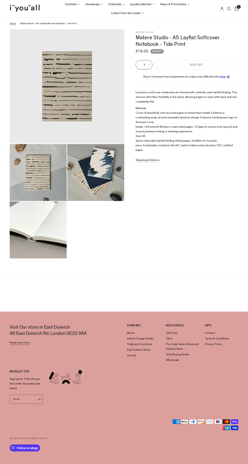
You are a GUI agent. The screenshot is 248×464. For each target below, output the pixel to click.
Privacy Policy (213, 344)
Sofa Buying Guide (177, 354)
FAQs (169, 338)
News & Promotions (173, 4)
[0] (235, 9)
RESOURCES (175, 325)
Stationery (115, 4)
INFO (208, 325)
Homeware (92, 4)
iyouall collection (141, 4)
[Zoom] (116, 37)
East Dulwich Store (138, 349)
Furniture (71, 4)
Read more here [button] (20, 342)
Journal (131, 355)
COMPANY (134, 325)
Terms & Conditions (217, 338)
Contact (210, 333)
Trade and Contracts (139, 344)
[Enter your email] (39, 399)
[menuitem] (72, 4)
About (130, 333)
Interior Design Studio (140, 338)
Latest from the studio (125, 13)
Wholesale (172, 360)
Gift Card (171, 333)
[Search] (229, 9)
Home (13, 23)
